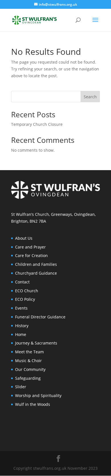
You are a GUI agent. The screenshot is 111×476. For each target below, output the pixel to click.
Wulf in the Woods (32, 404)
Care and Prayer (30, 247)
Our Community (30, 369)
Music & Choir (28, 360)
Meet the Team (29, 351)
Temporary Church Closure (37, 124)
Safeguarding (28, 378)
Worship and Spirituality (38, 395)
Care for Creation (31, 255)
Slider (20, 386)
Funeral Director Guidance (40, 317)
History (21, 325)
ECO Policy (25, 299)
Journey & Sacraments (36, 343)
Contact (22, 282)
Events (21, 308)
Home (20, 334)
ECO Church (26, 290)
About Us (23, 238)
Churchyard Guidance (36, 273)
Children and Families (36, 264)
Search (90, 96)
